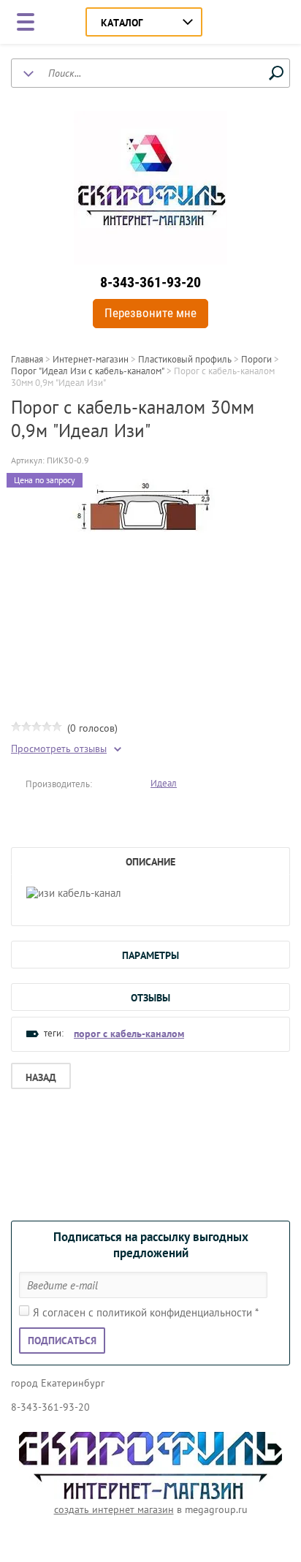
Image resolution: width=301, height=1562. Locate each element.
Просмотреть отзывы (59, 749)
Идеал (163, 783)
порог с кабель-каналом (129, 1033)
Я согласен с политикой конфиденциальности (146, 1312)
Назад (41, 1077)
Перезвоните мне (150, 313)
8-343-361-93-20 (150, 282)
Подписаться (62, 1340)
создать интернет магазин (114, 1509)
